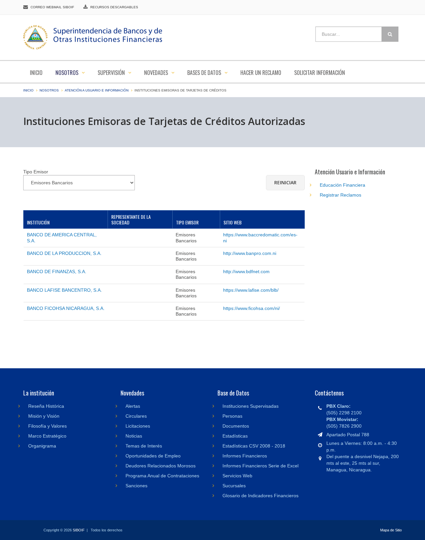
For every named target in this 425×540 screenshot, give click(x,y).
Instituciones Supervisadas (250, 406)
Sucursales (234, 485)
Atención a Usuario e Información (96, 90)
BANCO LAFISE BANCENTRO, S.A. (64, 290)
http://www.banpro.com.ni (249, 253)
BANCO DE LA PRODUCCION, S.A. (64, 253)
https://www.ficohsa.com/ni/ (251, 308)
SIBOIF (79, 530)
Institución (38, 222)
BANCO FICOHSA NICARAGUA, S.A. (66, 308)
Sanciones (136, 485)
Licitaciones (138, 426)
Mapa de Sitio (391, 530)
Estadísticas (235, 436)
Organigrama (42, 446)
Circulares (136, 416)
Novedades (156, 73)
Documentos (235, 426)
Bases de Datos (204, 73)
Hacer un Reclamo (260, 73)
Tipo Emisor (187, 222)
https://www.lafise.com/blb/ (251, 290)
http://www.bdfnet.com (246, 271)
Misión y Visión (43, 416)
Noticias (134, 436)
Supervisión (112, 73)
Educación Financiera (342, 185)
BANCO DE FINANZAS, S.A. (56, 271)
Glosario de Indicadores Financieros (260, 495)
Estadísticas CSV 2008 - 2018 (253, 446)
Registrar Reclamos (340, 195)
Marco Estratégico (47, 436)
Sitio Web (232, 222)
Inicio (36, 73)
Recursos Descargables (114, 7)
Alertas (133, 406)
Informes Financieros (244, 455)
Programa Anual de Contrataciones (162, 475)
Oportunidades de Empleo (153, 455)
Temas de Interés (144, 446)
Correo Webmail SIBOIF (52, 7)
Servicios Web (237, 475)
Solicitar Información (319, 73)
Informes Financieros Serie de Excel (260, 465)
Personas (232, 416)
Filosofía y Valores (47, 426)
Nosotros (67, 73)
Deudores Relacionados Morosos (161, 465)
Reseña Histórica (46, 406)
